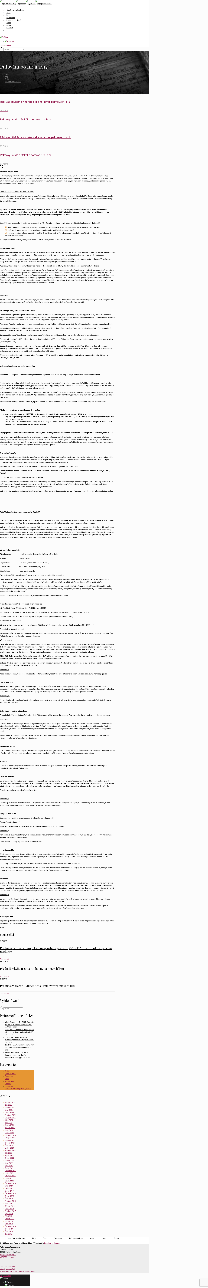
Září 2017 (8, 1216)
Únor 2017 (9, 1224)
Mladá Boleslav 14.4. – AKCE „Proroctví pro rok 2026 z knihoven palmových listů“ (19, 1024)
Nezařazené (9, 1081)
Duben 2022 (9, 1161)
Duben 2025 (9, 1107)
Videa (92, 1238)
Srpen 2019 (9, 1191)
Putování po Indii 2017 (13, 82)
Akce (34, 1238)
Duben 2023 (9, 1140)
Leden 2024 (9, 1133)
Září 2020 (8, 1178)
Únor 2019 (9, 1198)
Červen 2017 (9, 1219)
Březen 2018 (10, 1206)
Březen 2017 (10, 1221)
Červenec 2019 (10, 1193)
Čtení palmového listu (16, 1238)
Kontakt (117, 1238)
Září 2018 (8, 1204)
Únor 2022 (9, 1163)
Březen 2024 (10, 1128)
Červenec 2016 (10, 1226)
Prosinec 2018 (10, 1201)
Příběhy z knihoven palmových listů (18, 1089)
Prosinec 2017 (10, 1211)
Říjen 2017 (9, 1214)
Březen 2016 (10, 1229)
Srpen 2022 (9, 1156)
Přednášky (9, 1086)
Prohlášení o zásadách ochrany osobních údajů (18, 1271)
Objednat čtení (5, 45)
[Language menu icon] (4, 37)
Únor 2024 (9, 1130)
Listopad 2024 (10, 1118)
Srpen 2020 (9, 1181)
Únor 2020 (9, 1186)
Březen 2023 (10, 1143)
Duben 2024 (9, 1125)
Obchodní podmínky (7, 1266)
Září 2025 (8, 1105)
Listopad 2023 (10, 1138)
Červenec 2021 (10, 1171)
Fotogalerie (9, 1076)
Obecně (8, 1084)
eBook (104, 1238)
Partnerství (58, 1238)
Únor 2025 (9, 1110)
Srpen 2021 (9, 1168)
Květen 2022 (9, 1158)
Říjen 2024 (9, 1120)
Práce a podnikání (76, 1238)
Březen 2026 (10, 1102)
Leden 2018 (9, 1209)
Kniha (7, 1079)
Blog (6, 77)
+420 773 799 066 (7, 1257)
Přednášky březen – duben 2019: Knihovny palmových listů (38, 986)
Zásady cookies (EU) (7, 1269)
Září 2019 (8, 1188)
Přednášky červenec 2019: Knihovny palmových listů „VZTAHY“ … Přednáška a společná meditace (56, 949)
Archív (7, 79)
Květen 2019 (9, 1196)
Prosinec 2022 (10, 1150)
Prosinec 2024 (10, 1115)
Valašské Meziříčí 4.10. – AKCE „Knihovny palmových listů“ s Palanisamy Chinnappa (16, 1054)
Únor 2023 (9, 1145)
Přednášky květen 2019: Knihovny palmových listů (32, 968)
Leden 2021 (9, 1173)
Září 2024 (8, 1123)
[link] (24, 49)
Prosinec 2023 (10, 1135)
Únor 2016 (9, 1231)
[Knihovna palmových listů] (26, 3)
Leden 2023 (9, 1148)
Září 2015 (8, 1234)
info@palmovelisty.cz (8, 1255)
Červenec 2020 (10, 1183)
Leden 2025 (9, 1113)
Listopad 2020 (10, 1176)
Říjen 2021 (9, 1166)
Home (7, 74)
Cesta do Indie (10, 1074)
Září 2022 (8, 1153)
